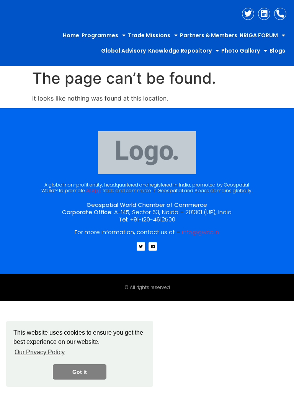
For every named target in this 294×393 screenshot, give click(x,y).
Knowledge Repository (180, 50)
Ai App (93, 190)
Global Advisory (123, 50)
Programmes (100, 35)
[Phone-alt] (280, 14)
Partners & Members (208, 35)
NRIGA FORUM (259, 35)
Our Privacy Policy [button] (40, 352)
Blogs (277, 50)
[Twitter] (248, 14)
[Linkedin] (264, 14)
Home (71, 35)
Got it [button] (79, 372)
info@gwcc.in (200, 232)
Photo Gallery (240, 50)
